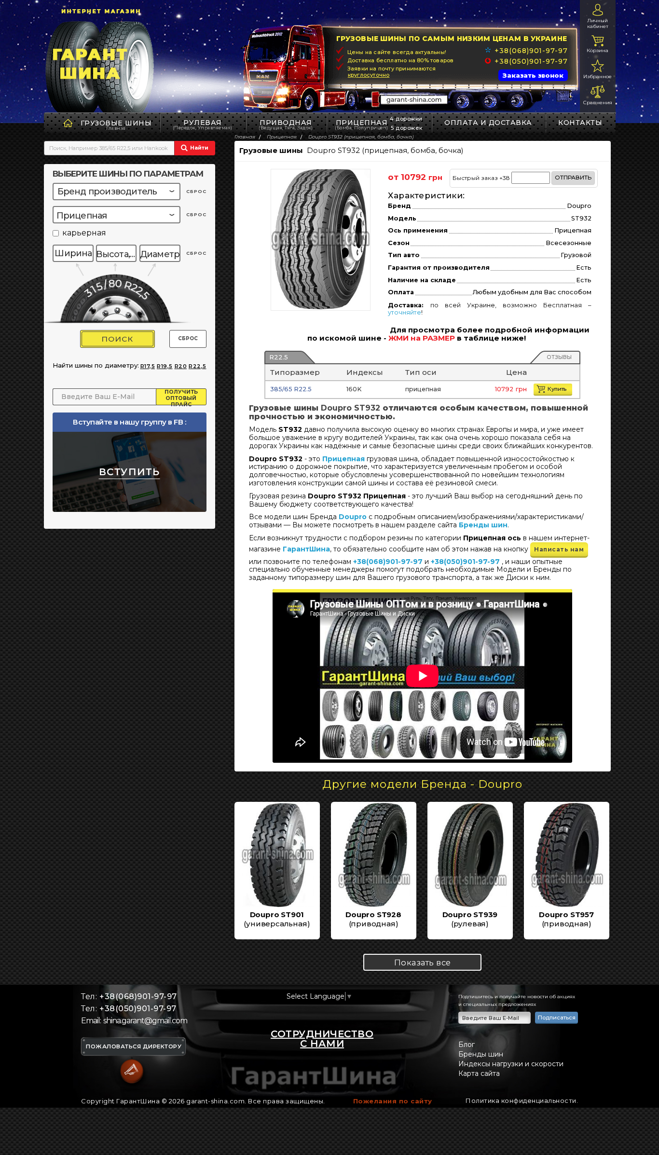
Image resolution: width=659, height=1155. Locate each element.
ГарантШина (306, 549)
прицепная (361, 124)
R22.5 (278, 357)
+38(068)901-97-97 (530, 50)
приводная (286, 124)
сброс (196, 191)
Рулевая (203, 124)
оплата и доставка (488, 122)
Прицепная (343, 458)
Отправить (573, 177)
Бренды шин (483, 525)
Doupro (353, 516)
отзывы (559, 357)
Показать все (422, 962)
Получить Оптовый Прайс (181, 397)
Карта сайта (479, 1073)
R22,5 (197, 366)
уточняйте (404, 312)
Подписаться (557, 1017)
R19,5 (165, 366)
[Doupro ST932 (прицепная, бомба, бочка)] (320, 239)
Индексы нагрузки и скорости (510, 1063)
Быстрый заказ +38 (522, 177)
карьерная (84, 233)
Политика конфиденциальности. (522, 1100)
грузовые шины (116, 123)
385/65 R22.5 (291, 389)
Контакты (580, 122)
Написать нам (559, 549)
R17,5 (147, 366)
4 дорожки (406, 118)
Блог (466, 1044)
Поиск (117, 339)
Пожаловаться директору (133, 1047)
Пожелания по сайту (392, 1101)
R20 (181, 366)
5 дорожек (407, 127)
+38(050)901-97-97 (530, 61)
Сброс (188, 338)
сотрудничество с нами (322, 1038)
